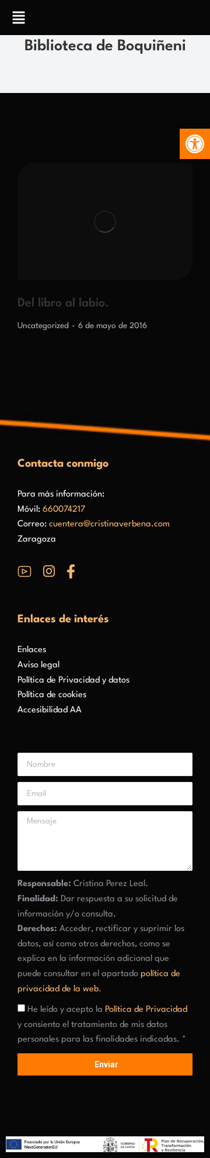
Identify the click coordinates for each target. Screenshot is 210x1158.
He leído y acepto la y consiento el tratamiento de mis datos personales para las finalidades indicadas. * (102, 1024)
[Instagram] (49, 571)
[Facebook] (70, 571)
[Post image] (105, 221)
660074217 (64, 509)
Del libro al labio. (63, 303)
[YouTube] (25, 571)
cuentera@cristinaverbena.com (109, 524)
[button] (195, 144)
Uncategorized (43, 326)
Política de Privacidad (146, 1009)
